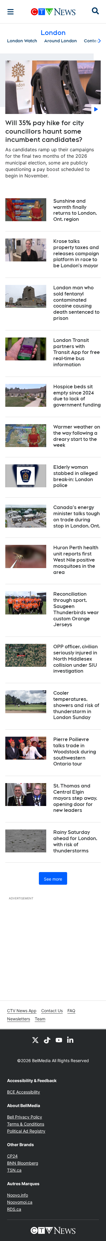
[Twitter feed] (35, 1040)
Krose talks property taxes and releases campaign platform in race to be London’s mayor (76, 253)
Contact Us (52, 1010)
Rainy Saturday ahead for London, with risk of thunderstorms (75, 841)
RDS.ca (14, 1209)
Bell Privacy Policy (24, 1116)
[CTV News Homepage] (53, 11)
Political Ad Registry (26, 1131)
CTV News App (22, 1010)
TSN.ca (14, 1170)
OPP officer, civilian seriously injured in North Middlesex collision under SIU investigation (75, 659)
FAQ (71, 1010)
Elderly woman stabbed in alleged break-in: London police (75, 476)
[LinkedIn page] (70, 1040)
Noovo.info (17, 1195)
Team (40, 1018)
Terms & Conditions (25, 1123)
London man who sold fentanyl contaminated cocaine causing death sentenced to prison (76, 303)
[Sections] (10, 12)
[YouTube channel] (58, 1040)
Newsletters (18, 1018)
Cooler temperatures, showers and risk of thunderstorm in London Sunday (76, 705)
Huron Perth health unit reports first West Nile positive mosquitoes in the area (75, 560)
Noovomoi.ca (19, 1202)
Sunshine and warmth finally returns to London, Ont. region (75, 210)
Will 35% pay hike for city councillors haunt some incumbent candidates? (44, 131)
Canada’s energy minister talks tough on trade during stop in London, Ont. (76, 516)
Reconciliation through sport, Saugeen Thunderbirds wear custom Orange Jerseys (76, 609)
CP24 (12, 1155)
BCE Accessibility (23, 1091)
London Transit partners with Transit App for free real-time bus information (76, 352)
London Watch (22, 40)
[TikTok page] (47, 1040)
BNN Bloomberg (22, 1163)
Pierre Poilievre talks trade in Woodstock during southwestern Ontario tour (74, 752)
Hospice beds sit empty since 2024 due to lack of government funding (77, 396)
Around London (60, 40)
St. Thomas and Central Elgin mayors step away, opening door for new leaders (75, 798)
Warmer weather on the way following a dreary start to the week (76, 436)
